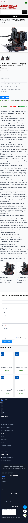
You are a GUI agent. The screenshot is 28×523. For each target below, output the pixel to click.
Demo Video (12, 106)
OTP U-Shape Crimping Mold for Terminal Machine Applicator (21, 390)
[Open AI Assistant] (25, 507)
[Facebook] (6, 473)
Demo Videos (5, 484)
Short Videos (5, 487)
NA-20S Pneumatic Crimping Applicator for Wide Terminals (7, 367)
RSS (2, 451)
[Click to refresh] (20, 338)
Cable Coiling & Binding (6, 418)
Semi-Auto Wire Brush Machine (7, 424)
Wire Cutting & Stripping (6, 427)
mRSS (14, 521)
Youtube (2, 405)
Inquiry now (5, 97)
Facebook (2, 402)
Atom (6, 451)
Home (1, 19)
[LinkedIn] (9, 473)
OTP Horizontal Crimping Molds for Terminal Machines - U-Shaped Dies (7, 390)
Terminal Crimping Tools (11, 19)
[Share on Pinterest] (19, 100)
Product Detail (3, 106)
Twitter (2, 409)
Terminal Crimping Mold (21, 149)
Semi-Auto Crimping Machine (7, 430)
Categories (14, 16)
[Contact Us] (11, 473)
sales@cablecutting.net (8, 457)
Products (4, 481)
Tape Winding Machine (5, 421)
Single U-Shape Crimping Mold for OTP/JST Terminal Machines (21, 367)
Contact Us (4, 489)
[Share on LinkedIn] (13, 100)
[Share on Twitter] (8, 100)
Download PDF (23, 106)
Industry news (4, 439)
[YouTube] (3, 473)
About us (2, 442)
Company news (4, 436)
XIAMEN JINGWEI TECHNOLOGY (14, 466)
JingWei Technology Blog (6, 445)
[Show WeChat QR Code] (25, 515)
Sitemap (2, 412)
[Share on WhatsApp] (25, 100)
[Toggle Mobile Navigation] (26, 3)
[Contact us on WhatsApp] (25, 511)
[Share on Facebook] (3, 100)
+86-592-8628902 (7, 496)
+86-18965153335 (7, 460)
